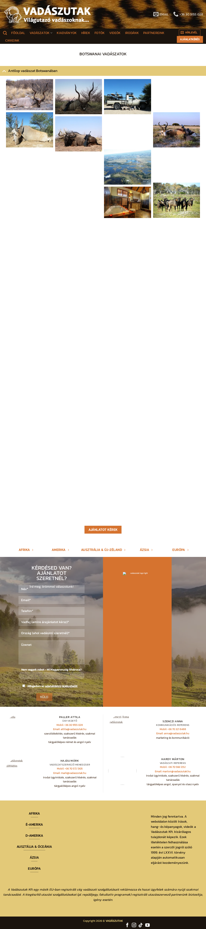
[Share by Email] (43, 104)
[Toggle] (4, 70)
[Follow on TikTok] (140, 925)
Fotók (100, 32)
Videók (115, 32)
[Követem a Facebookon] (127, 925)
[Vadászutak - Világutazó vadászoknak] (47, 14)
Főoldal (18, 32)
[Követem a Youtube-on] (147, 925)
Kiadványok (67, 32)
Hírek (85, 32)
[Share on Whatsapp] (33, 104)
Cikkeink (12, 40)
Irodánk (132, 32)
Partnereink (154, 32)
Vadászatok (40, 32)
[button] (189, 33)
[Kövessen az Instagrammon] (134, 925)
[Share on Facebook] (27, 104)
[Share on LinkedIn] (38, 104)
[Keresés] (5, 33)
